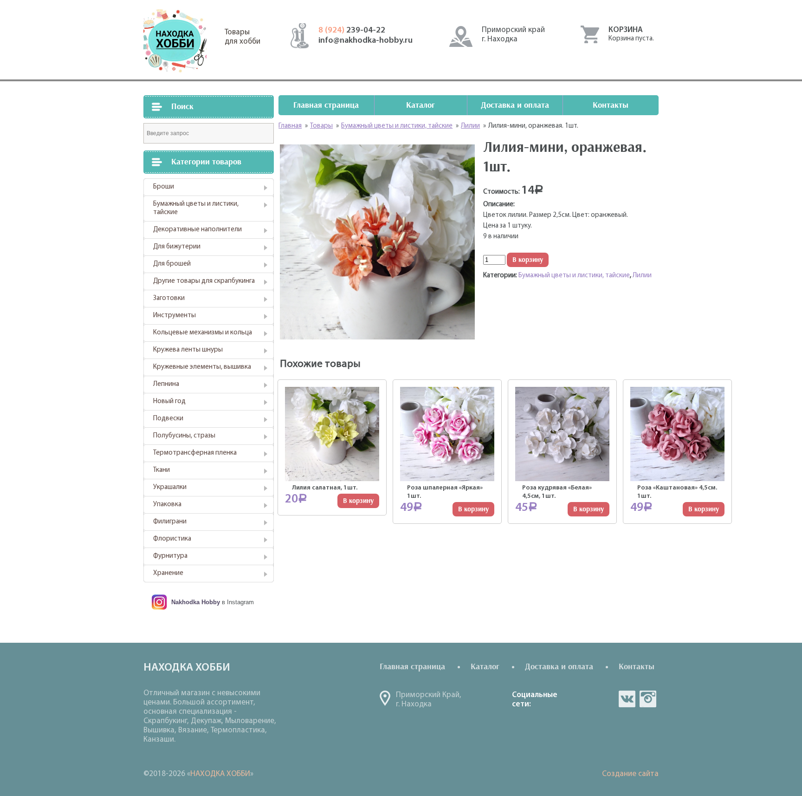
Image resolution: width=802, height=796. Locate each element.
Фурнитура (170, 556)
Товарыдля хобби (242, 37)
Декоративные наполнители (197, 229)
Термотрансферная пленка (195, 453)
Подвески (168, 418)
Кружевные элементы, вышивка (202, 367)
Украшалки (170, 487)
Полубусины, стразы (184, 435)
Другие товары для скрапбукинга (204, 281)
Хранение (168, 573)
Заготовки (169, 298)
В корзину (527, 259)
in (648, 699)
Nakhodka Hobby (195, 602)
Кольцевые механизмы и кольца (202, 332)
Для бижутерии (176, 246)
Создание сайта (630, 774)
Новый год (169, 401)
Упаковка (167, 504)
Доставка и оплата (515, 105)
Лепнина (166, 384)
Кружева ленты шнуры (188, 349)
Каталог (420, 105)
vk (627, 699)
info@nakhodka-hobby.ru (365, 41)
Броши (163, 186)
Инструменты (174, 315)
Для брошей (172, 264)
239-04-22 (351, 30)
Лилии (642, 275)
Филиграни (170, 521)
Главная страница (326, 105)
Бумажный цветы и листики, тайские (196, 208)
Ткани (161, 470)
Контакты (610, 105)
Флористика (172, 538)
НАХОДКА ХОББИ (220, 774)
